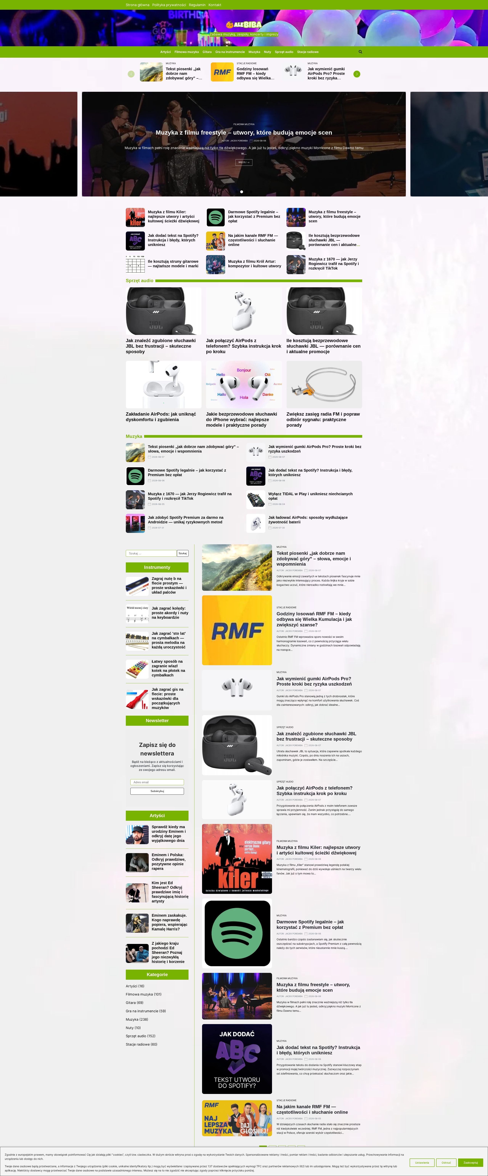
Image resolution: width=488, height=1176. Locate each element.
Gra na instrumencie (230, 52)
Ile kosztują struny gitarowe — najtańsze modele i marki (173, 263)
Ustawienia (422, 1162)
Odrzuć (446, 1162)
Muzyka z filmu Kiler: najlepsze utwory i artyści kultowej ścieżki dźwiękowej (173, 216)
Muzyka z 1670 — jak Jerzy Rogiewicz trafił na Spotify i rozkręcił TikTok (334, 263)
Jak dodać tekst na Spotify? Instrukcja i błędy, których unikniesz (173, 240)
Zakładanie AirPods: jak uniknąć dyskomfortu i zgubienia (161, 416)
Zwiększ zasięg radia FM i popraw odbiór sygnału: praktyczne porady (323, 419)
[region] (244, 1161)
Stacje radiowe (308, 52)
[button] (356, 74)
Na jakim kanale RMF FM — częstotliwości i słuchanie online (253, 240)
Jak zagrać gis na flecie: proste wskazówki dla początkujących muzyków (167, 698)
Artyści (165, 52)
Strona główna (137, 5)
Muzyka (254, 52)
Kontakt (215, 5)
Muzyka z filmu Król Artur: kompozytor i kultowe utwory (244, 132)
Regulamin (197, 5)
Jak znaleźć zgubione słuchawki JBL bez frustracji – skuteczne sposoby (161, 346)
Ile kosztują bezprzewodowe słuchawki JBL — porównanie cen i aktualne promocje (334, 242)
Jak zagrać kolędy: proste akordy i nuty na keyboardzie (170, 613)
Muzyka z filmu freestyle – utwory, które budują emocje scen (334, 216)
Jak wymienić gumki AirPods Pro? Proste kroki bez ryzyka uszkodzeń (326, 76)
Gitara (207, 52)
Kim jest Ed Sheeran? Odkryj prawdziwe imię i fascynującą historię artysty (170, 892)
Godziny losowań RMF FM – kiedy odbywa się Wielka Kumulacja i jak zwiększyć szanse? (254, 78)
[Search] (360, 51)
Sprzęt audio (284, 52)
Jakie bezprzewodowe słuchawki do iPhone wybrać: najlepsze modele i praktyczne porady (241, 419)
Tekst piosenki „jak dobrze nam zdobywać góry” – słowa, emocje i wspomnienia (183, 78)
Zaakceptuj (471, 1162)
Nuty (267, 52)
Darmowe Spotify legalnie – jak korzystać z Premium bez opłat (254, 216)
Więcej (242, 162)
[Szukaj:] (151, 553)
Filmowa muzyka (187, 52)
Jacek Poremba (239, 140)
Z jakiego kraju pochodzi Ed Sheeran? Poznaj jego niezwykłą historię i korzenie (168, 952)
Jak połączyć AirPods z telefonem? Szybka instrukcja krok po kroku (243, 346)
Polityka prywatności (169, 5)
